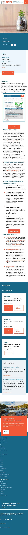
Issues (1, 456)
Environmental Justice (5, 474)
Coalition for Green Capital (13, 170)
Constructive (7, 527)
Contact (3, 67)
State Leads (2, 448)
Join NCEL (2, 446)
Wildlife (1, 462)
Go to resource (6, 375)
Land (1, 458)
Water (1, 460)
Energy (1, 464)
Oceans (1, 470)
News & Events (3, 495)
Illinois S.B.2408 (10, 266)
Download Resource (14, 126)
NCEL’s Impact (3, 483)
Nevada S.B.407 (11, 237)
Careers (1, 491)
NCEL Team (2, 489)
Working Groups (3, 450)
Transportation (3, 468)
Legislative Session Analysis (6, 487)
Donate (6, 431)
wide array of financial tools (13, 141)
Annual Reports (3, 485)
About (1, 481)
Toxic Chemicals (3, 476)
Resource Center (3, 441)
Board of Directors (17, 244)
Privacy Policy (3, 523)
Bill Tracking (2, 439)
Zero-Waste (2, 472)
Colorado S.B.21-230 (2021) (13, 249)
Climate (1, 466)
